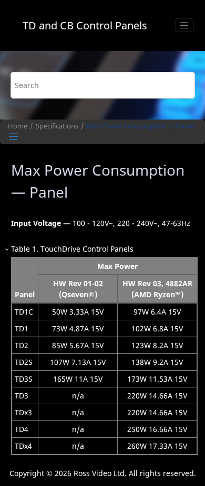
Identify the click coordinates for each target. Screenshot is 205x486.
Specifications (57, 126)
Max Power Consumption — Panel (140, 126)
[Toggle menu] (184, 25)
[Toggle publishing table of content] (13, 136)
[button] (7, 248)
